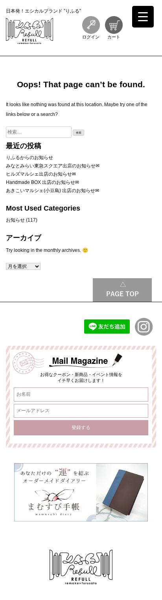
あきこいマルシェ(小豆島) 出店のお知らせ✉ (52, 190)
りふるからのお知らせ (29, 157)
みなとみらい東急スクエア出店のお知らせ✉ (52, 166)
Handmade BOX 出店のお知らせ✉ (42, 182)
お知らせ (15, 220)
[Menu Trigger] (143, 17)
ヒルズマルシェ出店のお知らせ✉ (41, 174)
